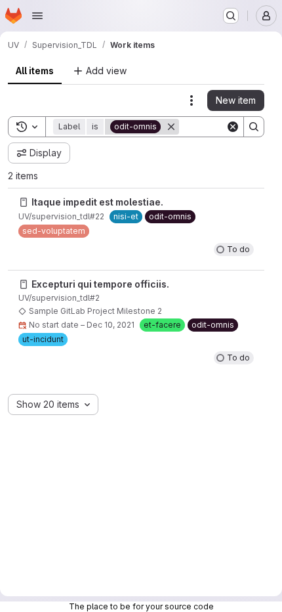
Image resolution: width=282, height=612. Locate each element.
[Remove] (171, 127)
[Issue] (23, 202)
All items (35, 70)
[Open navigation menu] (37, 15)
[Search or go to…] (231, 16)
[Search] (253, 126)
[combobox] (53, 404)
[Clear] (233, 127)
